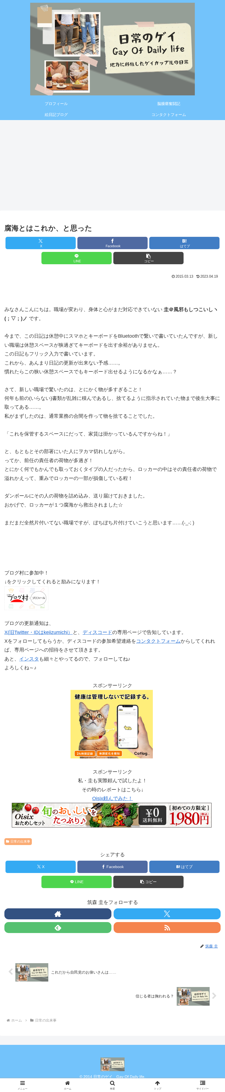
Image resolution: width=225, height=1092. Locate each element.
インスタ (29, 659)
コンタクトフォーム (158, 641)
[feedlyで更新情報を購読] (57, 927)
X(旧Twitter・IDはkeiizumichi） (38, 632)
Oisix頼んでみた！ (112, 798)
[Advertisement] (112, 163)
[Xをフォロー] (167, 913)
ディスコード (97, 632)
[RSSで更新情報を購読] (167, 927)
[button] (148, 258)
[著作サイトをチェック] (57, 913)
